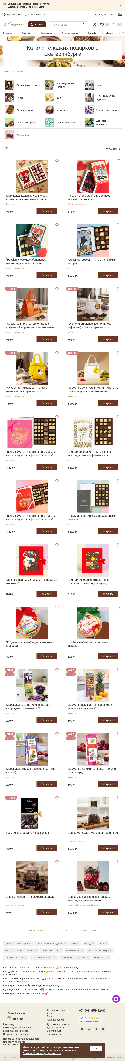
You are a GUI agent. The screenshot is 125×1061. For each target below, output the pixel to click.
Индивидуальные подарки (49, 943)
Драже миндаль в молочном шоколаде (93, 832)
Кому (98, 85)
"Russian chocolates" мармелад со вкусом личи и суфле (89, 197)
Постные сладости (26, 122)
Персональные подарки (16, 1034)
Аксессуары (23, 135)
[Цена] (49, 97)
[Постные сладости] (9, 122)
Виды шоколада (25, 110)
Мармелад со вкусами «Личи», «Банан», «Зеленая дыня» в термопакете (93, 389)
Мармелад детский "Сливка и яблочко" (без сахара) (92, 770)
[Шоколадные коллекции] (89, 122)
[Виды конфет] (49, 109)
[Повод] (9, 97)
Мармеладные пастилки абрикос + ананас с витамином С (90, 706)
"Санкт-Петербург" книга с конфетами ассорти (92, 261)
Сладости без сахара (106, 110)
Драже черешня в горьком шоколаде (30, 896)
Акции (50, 1013)
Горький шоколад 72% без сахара (27, 832)
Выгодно (7, 32)
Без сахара (46, 32)
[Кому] (89, 85)
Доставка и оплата (35, 14)
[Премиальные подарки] (9, 85)
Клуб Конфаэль (56, 1019)
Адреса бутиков (14, 14)
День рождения (70, 32)
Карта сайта (54, 1034)
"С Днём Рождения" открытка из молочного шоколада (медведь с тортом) (89, 581)
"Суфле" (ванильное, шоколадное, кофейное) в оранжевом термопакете (30, 325)
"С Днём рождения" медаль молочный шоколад (30, 643)
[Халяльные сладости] (49, 122)
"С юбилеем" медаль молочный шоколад (88, 643)
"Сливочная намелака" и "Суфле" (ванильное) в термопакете (27, 389)
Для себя (26, 32)
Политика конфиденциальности (21, 1038)
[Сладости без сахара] (89, 109)
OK (96, 1048)
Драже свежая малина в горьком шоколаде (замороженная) (89, 898)
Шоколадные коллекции (73, 957)
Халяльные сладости (67, 122)
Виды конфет (63, 110)
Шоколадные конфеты (16, 1031)
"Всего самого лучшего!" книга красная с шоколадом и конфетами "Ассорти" (31, 517)
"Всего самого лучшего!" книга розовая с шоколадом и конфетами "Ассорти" (31, 453)
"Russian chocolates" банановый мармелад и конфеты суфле (26, 261)
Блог (49, 1016)
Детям (109, 32)
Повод (20, 97)
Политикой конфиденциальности (42, 1053)
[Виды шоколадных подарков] (89, 97)
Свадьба (92, 32)
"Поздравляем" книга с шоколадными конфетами (92, 517)
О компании (54, 1031)
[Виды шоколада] (9, 109)
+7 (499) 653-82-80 (104, 15)
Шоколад (8, 1024)
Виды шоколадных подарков (19, 950)
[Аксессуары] (9, 134)
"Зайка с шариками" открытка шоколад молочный (31, 581)
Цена (58, 97)
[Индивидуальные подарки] (49, 85)
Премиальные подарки (28, 85)
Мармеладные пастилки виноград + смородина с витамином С (29, 706)
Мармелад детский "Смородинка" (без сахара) (30, 770)
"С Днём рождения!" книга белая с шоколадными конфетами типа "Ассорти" (89, 453)
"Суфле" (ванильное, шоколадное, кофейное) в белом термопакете (89, 325)
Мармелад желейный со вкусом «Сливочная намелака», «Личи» (26, 197)
